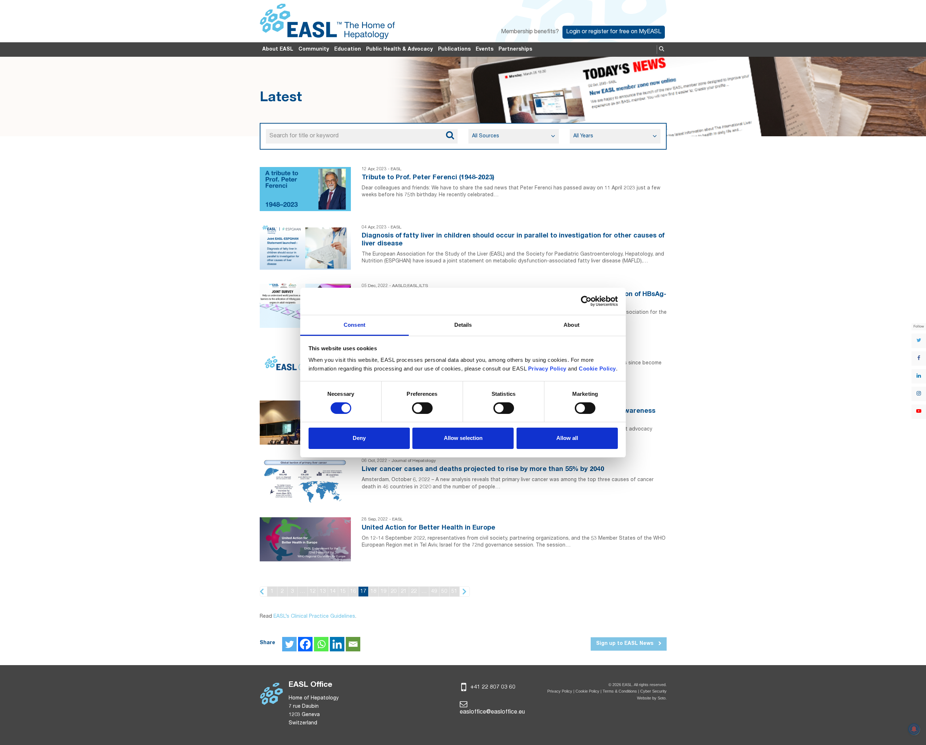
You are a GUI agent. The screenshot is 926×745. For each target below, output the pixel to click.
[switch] (422, 408)
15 (343, 591)
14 (333, 591)
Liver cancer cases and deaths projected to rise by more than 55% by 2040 (483, 469)
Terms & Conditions (620, 691)
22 (414, 591)
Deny (359, 438)
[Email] (353, 644)
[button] (662, 49)
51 (454, 591)
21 (404, 591)
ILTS (423, 286)
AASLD (399, 286)
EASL (396, 169)
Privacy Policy (559, 691)
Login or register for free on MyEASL (613, 32)
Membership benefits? (530, 32)
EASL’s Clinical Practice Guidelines (314, 616)
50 (444, 591)
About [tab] (571, 325)
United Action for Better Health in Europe (428, 528)
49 (434, 591)
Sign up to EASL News (625, 643)
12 (312, 591)
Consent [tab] (354, 325)
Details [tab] (463, 325)
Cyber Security (653, 691)
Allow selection (463, 438)
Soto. (662, 698)
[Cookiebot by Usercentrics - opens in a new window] (586, 301)
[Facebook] (305, 644)
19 (383, 591)
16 (353, 591)
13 (323, 591)
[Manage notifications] (914, 729)
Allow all (567, 438)
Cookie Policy (587, 691)
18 (373, 591)
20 (393, 591)
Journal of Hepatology (413, 461)
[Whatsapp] (321, 644)
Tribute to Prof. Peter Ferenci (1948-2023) (428, 178)
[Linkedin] (337, 644)
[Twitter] (289, 644)
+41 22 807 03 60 (492, 687)
